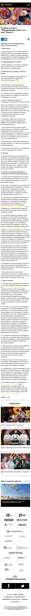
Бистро (22, 557)
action (22, 519)
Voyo (9, 536)
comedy (22, 514)
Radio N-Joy (23, 564)
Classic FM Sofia (22, 570)
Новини (15, 531)
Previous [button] (25, 481)
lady (9, 524)
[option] (15, 495)
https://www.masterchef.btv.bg (10, 384)
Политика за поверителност (15, 597)
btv (8, 514)
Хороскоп (9, 557)
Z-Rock (8, 569)
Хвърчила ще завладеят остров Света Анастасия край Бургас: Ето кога (13, 501)
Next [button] (28, 481)
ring (22, 524)
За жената (9, 541)
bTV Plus (9, 547)
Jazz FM (15, 576)
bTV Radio (9, 564)
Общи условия (18, 594)
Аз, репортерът (23, 547)
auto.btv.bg (16, 552)
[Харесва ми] (28, 39)
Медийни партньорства (11, 599)
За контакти (15, 602)
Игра (8, 397)
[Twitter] (5, 39)
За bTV (9, 594)
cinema (8, 519)
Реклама (24, 599)
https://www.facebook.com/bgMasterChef (13, 82)
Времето (22, 536)
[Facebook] (2, 39)
